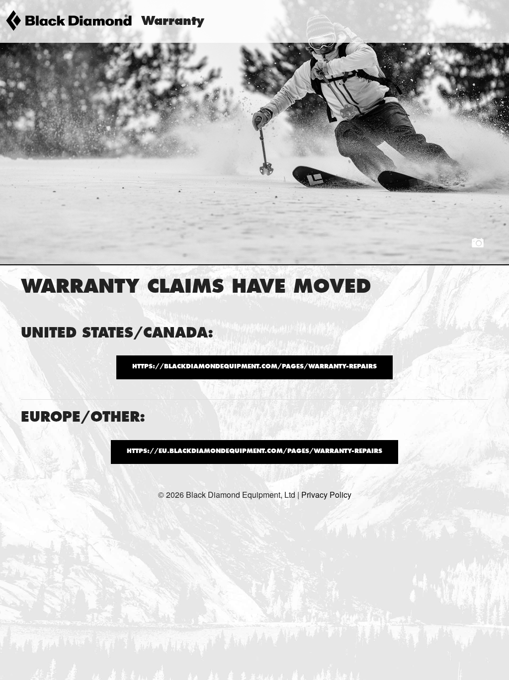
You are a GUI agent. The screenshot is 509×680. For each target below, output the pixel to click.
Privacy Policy (326, 494)
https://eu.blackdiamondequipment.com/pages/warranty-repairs (254, 451)
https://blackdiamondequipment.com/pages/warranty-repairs (254, 367)
